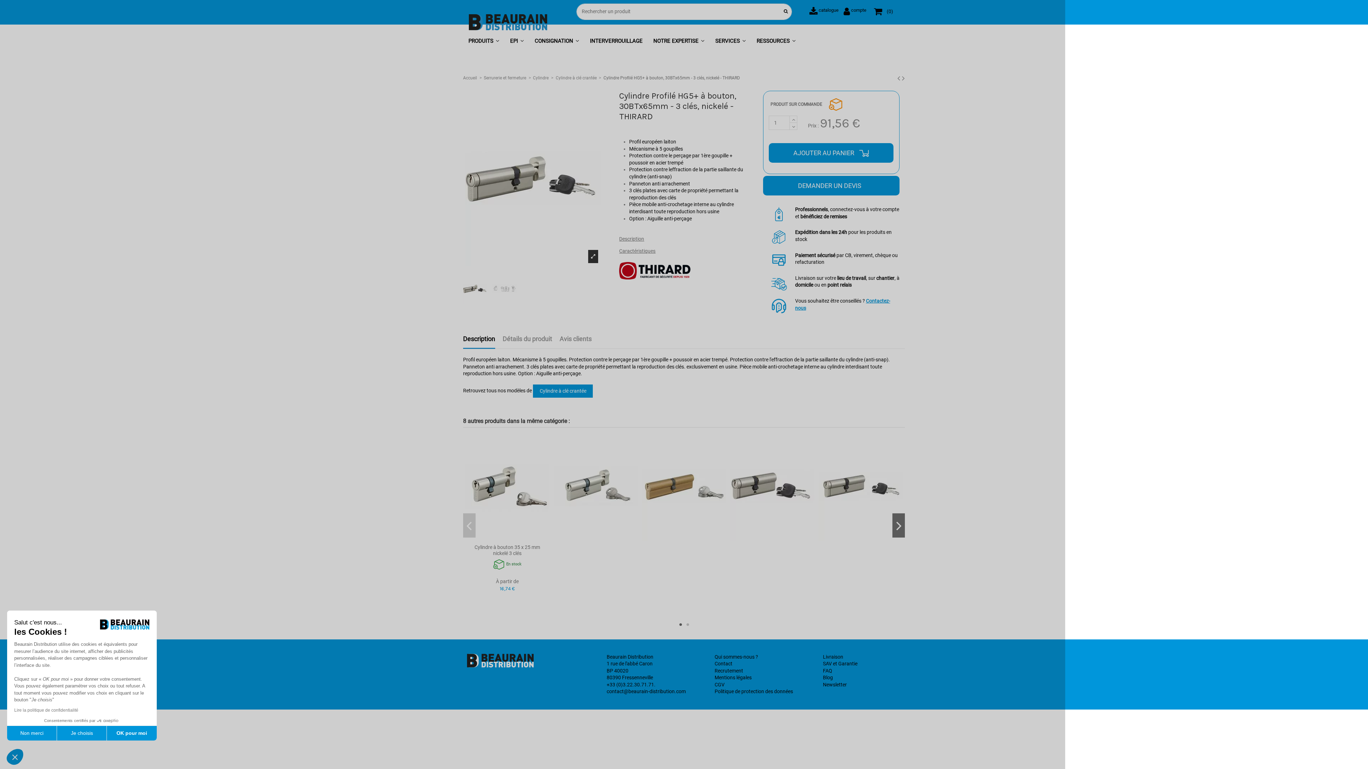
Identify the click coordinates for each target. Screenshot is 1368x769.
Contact (723, 663)
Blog (828, 677)
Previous (469, 525)
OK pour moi (131, 733)
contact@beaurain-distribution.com (646, 691)
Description (631, 239)
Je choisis (82, 733)
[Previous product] (899, 78)
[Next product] (903, 78)
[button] (484, 41)
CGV (720, 684)
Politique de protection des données (754, 691)
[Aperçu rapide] (507, 538)
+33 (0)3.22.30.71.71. (631, 684)
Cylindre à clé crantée (563, 391)
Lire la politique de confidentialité (46, 710)
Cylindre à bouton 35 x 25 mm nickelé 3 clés (507, 550)
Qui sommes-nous (735, 657)
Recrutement (729, 671)
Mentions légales (733, 677)
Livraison (833, 657)
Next (898, 525)
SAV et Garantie (840, 663)
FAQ (827, 671)
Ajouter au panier (824, 153)
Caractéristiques (637, 251)
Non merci (31, 733)
